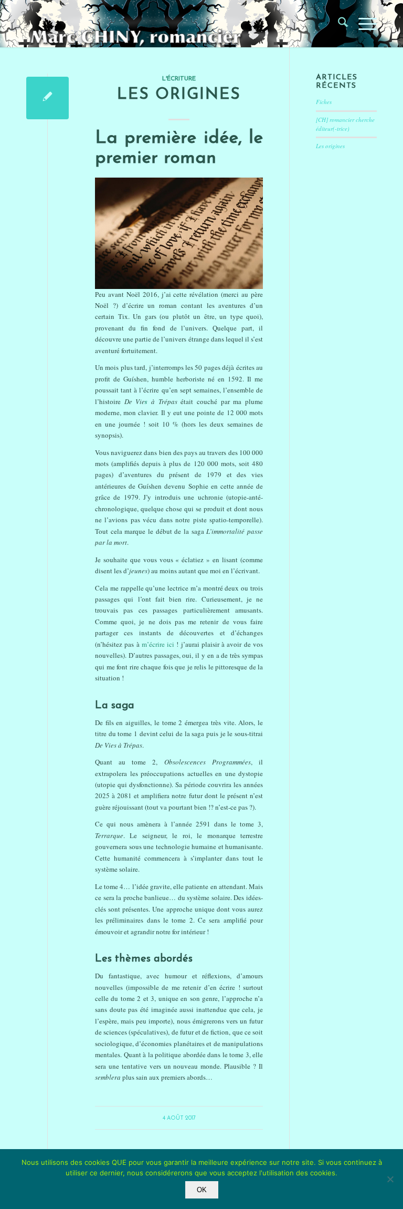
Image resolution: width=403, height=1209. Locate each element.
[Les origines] (47, 98)
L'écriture (179, 79)
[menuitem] (337, 23)
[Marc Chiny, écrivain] (147, 23)
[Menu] (362, 23)
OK (202, 1190)
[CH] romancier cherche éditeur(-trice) (345, 124)
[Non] (390, 1179)
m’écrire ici (158, 644)
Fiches (324, 102)
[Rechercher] (337, 23)
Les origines (179, 95)
